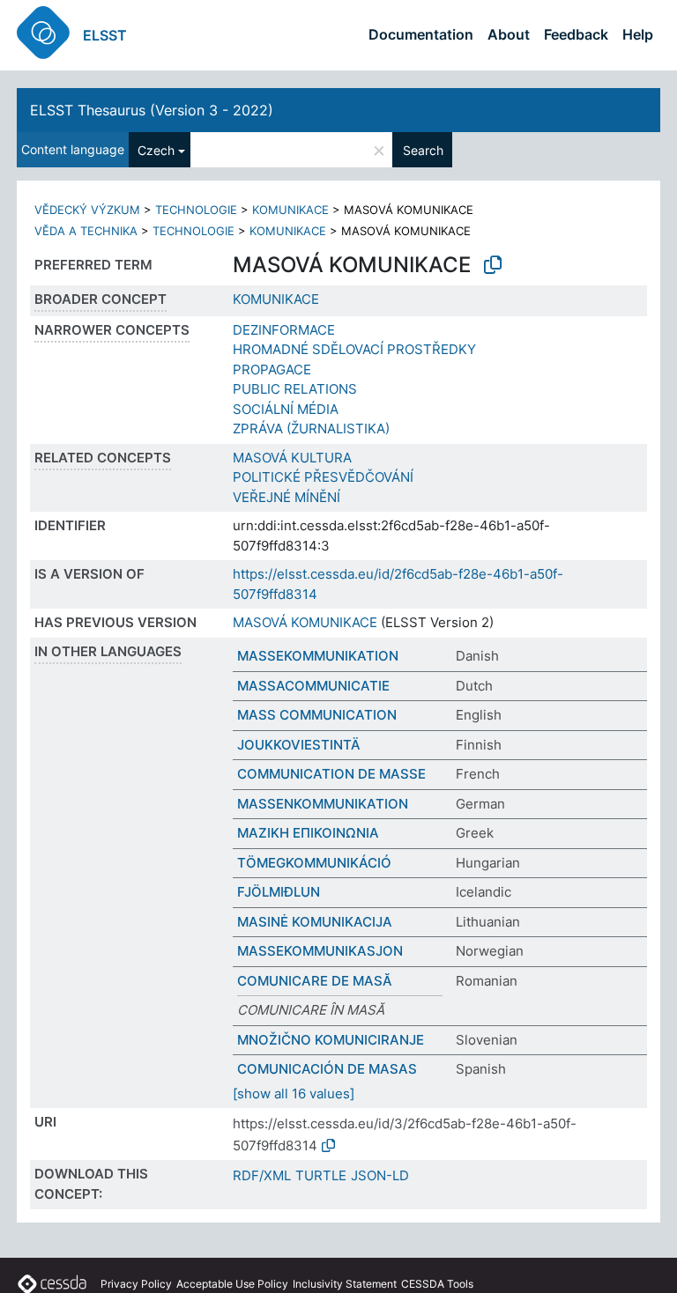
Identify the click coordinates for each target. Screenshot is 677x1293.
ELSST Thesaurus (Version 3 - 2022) (151, 110)
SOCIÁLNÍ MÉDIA (285, 409)
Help (637, 34)
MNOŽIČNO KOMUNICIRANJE (330, 1039)
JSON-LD (380, 1175)
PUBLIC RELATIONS (295, 389)
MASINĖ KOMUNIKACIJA (314, 921)
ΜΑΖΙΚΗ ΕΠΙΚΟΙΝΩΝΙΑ (308, 832)
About (508, 34)
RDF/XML (262, 1175)
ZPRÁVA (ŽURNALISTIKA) (311, 428)
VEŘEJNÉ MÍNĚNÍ (286, 497)
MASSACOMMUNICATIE (313, 685)
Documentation (420, 34)
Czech (156, 150)
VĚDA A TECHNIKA (86, 231)
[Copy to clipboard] (493, 265)
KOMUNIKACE (290, 210)
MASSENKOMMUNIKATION (322, 803)
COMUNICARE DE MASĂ (314, 980)
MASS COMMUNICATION (317, 714)
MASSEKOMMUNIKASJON (320, 950)
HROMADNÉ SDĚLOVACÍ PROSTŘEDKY (354, 349)
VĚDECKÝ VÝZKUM (87, 210)
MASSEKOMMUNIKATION (317, 655)
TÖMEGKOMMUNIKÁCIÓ (314, 862)
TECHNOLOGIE (196, 210)
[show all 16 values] (293, 1093)
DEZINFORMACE (284, 329)
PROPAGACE (272, 369)
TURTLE (320, 1175)
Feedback (576, 34)
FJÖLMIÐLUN (278, 891)
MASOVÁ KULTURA (292, 457)
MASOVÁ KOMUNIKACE (305, 622)
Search (423, 150)
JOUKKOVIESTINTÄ (299, 744)
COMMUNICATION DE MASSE (331, 773)
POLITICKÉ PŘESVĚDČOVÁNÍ (323, 477)
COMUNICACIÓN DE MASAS (327, 1068)
